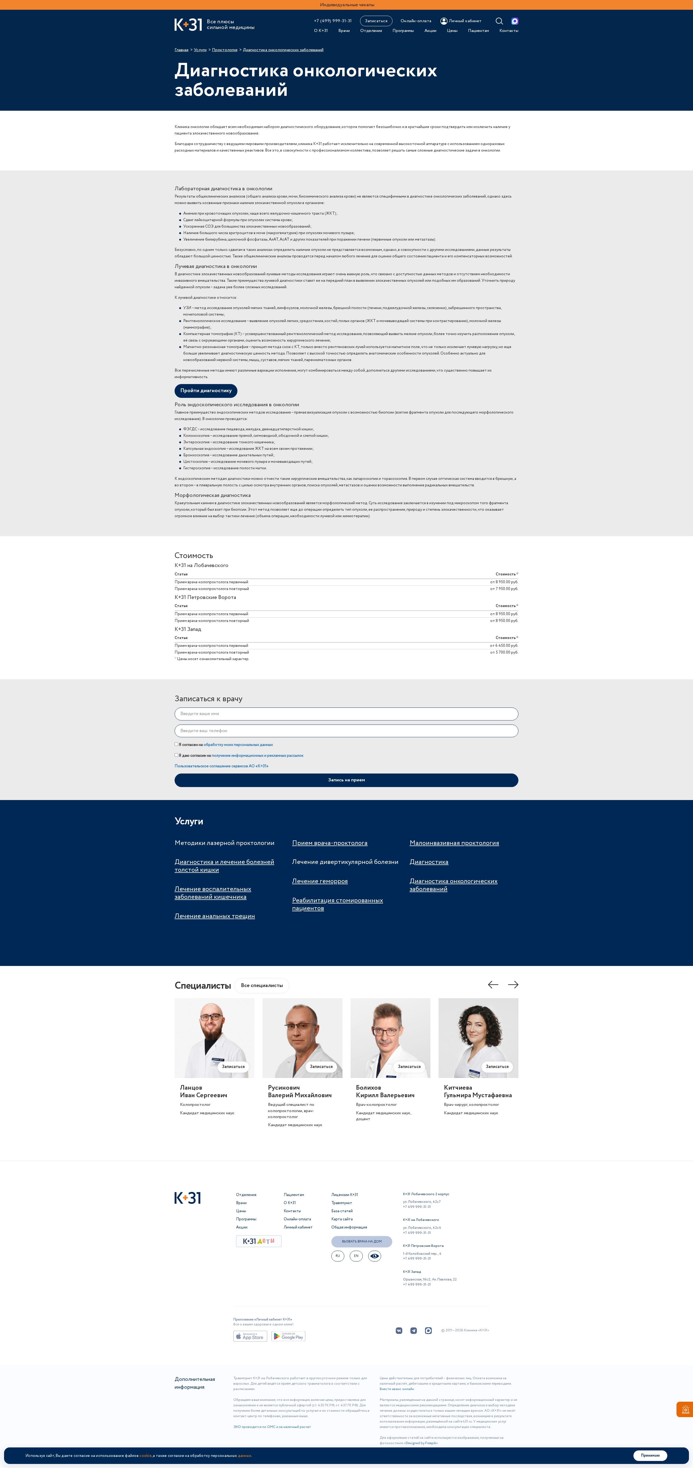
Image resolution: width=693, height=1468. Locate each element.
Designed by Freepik (421, 1443)
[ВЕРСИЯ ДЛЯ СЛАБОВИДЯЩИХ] (374, 1256)
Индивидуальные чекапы (347, 4)
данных (244, 1456)
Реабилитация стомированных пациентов (337, 904)
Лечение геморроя (320, 881)
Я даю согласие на (240, 756)
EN (356, 1256)
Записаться (376, 21)
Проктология (224, 50)
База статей (342, 1211)
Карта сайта (342, 1219)
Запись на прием (346, 780)
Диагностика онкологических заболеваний (454, 885)
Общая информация (349, 1227)
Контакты (508, 31)
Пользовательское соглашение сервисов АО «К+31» (222, 766)
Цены (452, 31)
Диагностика (429, 862)
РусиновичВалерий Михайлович (300, 1092)
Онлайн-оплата (416, 21)
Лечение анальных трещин (215, 916)
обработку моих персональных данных (238, 745)
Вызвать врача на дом (362, 1241)
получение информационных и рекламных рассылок (257, 756)
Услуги (200, 50)
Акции (430, 31)
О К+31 (321, 31)
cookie (145, 1456)
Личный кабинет (298, 1227)
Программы (403, 31)
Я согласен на (225, 745)
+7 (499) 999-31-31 (333, 21)
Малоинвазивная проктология (454, 843)
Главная (181, 50)
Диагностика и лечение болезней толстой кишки (224, 866)
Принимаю (650, 1455)
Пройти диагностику (206, 391)
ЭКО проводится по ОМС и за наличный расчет (272, 1427)
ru (338, 1256)
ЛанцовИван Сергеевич (203, 1092)
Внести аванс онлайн (397, 1389)
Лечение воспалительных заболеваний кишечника (213, 893)
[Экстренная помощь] (684, 1410)
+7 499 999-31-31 (417, 1207)
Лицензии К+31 (344, 1195)
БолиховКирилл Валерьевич (385, 1092)
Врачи (344, 31)
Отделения (371, 31)
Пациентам (478, 31)
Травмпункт (341, 1203)
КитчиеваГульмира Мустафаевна (478, 1092)
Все (262, 985)
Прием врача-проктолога (330, 843)
